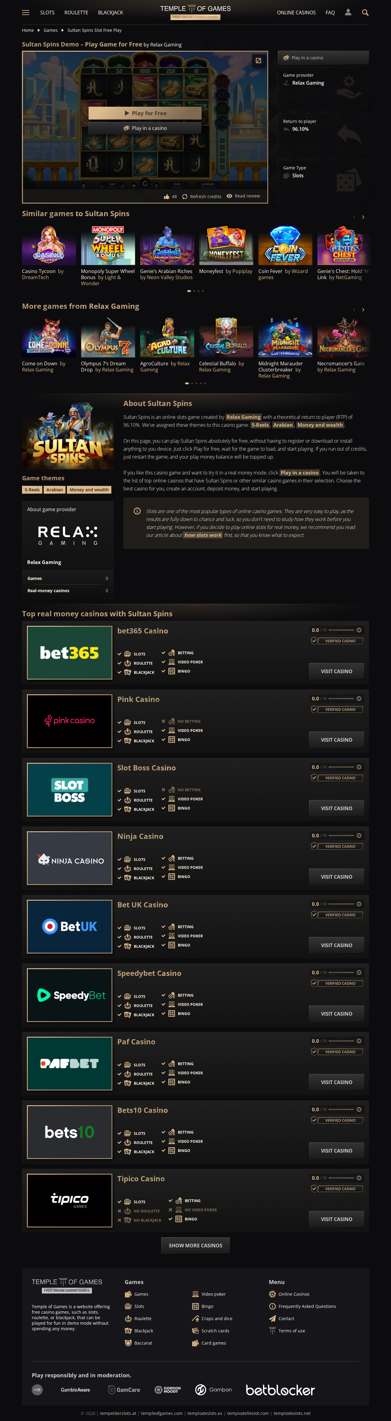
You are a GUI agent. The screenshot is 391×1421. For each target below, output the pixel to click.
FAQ (330, 12)
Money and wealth (320, 425)
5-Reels (260, 425)
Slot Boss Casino (146, 768)
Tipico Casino (141, 1178)
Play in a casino (307, 58)
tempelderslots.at (118, 1413)
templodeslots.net (292, 1413)
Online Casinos (296, 12)
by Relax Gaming (163, 44)
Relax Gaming (244, 417)
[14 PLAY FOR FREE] (167, 244)
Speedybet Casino (149, 973)
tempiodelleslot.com (248, 1413)
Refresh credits (205, 196)
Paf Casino (136, 1041)
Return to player (299, 121)
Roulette (76, 12)
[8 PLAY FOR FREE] (108, 244)
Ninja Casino (140, 836)
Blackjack (110, 12)
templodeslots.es (205, 1413)
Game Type (294, 168)
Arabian (283, 425)
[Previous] (354, 217)
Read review (247, 196)
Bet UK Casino (142, 905)
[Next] (363, 217)
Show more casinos (195, 1245)
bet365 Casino (142, 631)
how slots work (202, 535)
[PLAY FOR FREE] (226, 244)
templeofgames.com (162, 1413)
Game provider (298, 75)
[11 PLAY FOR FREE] (49, 244)
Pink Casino (138, 699)
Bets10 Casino (142, 1110)
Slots (47, 12)
